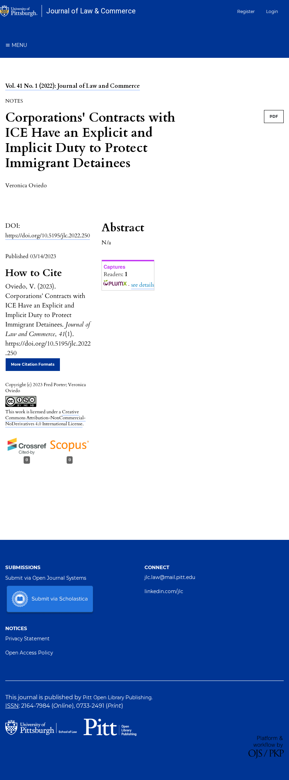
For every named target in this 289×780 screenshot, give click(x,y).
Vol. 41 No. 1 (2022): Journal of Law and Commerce (72, 86)
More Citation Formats (33, 364)
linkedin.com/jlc (163, 591)
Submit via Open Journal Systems (45, 578)
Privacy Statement (27, 638)
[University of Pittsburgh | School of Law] (43, 727)
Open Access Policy (29, 653)
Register (246, 11)
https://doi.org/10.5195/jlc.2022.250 (47, 235)
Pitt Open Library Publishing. (118, 697)
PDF (274, 116)
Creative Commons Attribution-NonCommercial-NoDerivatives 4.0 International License (45, 418)
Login (272, 11)
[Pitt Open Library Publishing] (110, 726)
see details (142, 285)
